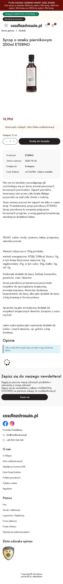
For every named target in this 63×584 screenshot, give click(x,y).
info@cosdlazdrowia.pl (16, 434)
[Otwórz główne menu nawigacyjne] (7, 25)
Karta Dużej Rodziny (12, 472)
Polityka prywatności (12, 477)
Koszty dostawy (9, 526)
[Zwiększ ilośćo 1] (15, 141)
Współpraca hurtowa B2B (14, 466)
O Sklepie (7, 455)
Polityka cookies (10, 483)
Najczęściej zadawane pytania (16, 532)
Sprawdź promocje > (14, 19)
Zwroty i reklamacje (11, 510)
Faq (4, 504)
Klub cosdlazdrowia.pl (12, 461)
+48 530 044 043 (15, 440)
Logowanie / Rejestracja (13, 515)
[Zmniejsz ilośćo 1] (5, 141)
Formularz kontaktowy (12, 430)
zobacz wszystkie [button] (44, 171)
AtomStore (37, 576)
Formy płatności (10, 521)
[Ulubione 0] (46, 26)
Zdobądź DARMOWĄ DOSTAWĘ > (21, 14)
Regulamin (7, 488)
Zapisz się (25, 397)
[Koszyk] (53, 26)
